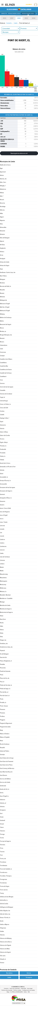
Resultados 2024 (14, 13)
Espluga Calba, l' (4, 418)
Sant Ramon (3, 775)
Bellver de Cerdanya (5, 317)
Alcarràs (2, 203)
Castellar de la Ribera (6, 359)
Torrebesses (3, 865)
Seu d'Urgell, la (4, 796)
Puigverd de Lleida (5, 727)
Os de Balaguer (4, 654)
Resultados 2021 (28, 13)
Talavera (2, 831)
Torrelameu (3, 883)
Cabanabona (3, 345)
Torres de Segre (4, 886)
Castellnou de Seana (6, 369)
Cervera (2, 383)
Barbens (2, 283)
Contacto (6, 988)
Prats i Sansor (4, 706)
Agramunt (3, 172)
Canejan (2, 355)
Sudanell (2, 820)
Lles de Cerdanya (5, 557)
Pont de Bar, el (4, 692)
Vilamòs (2, 935)
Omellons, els (4, 643)
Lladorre (2, 539)
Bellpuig (2, 314)
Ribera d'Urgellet (5, 737)
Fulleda (2, 459)
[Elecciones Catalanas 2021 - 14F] (19, 9)
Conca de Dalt (4, 407)
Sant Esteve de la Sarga (6, 758)
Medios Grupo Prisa (18, 1003)
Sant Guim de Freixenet (6, 761)
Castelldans (3, 362)
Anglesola (3, 248)
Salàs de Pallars (4, 751)
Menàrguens (3, 581)
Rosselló (2, 747)
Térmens (2, 844)
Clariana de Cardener (6, 394)
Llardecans (3, 546)
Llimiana (2, 560)
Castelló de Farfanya (6, 373)
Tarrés (2, 838)
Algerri (2, 217)
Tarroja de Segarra (5, 841)
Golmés (2, 470)
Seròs (1, 792)
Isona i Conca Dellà (5, 508)
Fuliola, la (2, 456)
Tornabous (3, 862)
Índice (25, 992)
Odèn (1, 626)
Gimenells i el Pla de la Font (7, 466)
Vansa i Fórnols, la (5, 917)
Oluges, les (3, 640)
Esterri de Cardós (5, 435)
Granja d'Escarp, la (5, 480)
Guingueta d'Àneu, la (6, 498)
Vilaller (2, 931)
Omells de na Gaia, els (6, 647)
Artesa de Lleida (4, 262)
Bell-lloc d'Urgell (4, 307)
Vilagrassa (3, 928)
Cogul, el (2, 397)
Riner (1, 740)
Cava (1, 380)
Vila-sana (2, 955)
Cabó (1, 348)
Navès (2, 622)
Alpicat (2, 241)
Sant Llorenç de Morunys (7, 768)
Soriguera (3, 810)
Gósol (1, 473)
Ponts (1, 699)
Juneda (2, 529)
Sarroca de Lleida (5, 782)
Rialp (1, 730)
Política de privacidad (7, 990)
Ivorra (1, 518)
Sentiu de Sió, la (4, 789)
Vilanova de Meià (5, 948)
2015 (19, 18)
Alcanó (2, 199)
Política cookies (17, 990)
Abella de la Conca (5, 165)
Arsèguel (2, 258)
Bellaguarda (3, 300)
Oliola (1, 633)
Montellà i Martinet (5, 595)
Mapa (8, 992)
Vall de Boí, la (3, 900)
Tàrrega (2, 834)
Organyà (2, 650)
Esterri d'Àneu (4, 432)
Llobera (2, 564)
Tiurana (2, 851)
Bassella (2, 290)
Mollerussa (3, 588)
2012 (26, 18)
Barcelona (9, 973)
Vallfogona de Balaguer (6, 907)
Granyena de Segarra (6, 491)
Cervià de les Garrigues (6, 387)
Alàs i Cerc (3, 182)
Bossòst (2, 338)
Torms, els (3, 858)
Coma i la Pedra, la (5, 404)
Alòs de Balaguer (5, 237)
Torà (1, 855)
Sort (1, 813)
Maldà (1, 570)
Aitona (2, 175)
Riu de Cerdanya (4, 744)
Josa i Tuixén (3, 522)
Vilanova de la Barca (6, 942)
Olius (1, 636)
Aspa (1, 269)
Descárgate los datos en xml (19, 153)
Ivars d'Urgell (3, 515)
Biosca (2, 328)
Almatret (2, 231)
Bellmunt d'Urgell (5, 310)
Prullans (2, 716)
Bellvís (2, 321)
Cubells (2, 414)
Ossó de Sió (3, 657)
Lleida (1, 553)
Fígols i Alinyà (4, 442)
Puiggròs (2, 720)
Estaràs (2, 428)
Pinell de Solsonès (5, 671)
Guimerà (2, 494)
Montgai (2, 602)
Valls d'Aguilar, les (5, 910)
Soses (1, 817)
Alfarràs (2, 210)
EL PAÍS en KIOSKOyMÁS (16, 992)
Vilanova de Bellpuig (5, 938)
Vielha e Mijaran (4, 924)
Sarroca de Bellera (5, 779)
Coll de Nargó (4, 401)
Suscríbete (29, 4)
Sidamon (2, 799)
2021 (4, 18)
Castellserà (3, 376)
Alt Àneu (2, 244)
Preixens (2, 713)
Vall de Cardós (4, 903)
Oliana (2, 629)
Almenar (2, 234)
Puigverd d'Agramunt (6, 723)
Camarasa (3, 352)
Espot (1, 421)
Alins (1, 224)
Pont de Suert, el (4, 695)
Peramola (3, 668)
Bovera (2, 342)
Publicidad (23, 988)
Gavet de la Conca (5, 463)
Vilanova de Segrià (5, 952)
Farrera (2, 439)
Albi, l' (1, 196)
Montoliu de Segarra (6, 609)
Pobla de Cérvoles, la (6, 685)
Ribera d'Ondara (4, 733)
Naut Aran (3, 619)
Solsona (2, 806)
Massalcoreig (4, 574)
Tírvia (1, 848)
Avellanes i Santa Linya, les (7, 272)
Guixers (2, 505)
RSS (29, 992)
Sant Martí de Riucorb (6, 772)
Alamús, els (3, 179)
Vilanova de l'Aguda (5, 945)
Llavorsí (2, 550)
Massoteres (3, 577)
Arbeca (2, 251)
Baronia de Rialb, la (5, 286)
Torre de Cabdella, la (6, 869)
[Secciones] (2, 4)
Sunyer (2, 824)
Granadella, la (4, 477)
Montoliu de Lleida (5, 605)
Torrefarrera (3, 872)
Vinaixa (2, 962)
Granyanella (3, 484)
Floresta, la (3, 446)
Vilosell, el (3, 959)
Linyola (2, 536)
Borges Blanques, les (6, 335)
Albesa (2, 192)
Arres (1, 255)
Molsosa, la (3, 591)
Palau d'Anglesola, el (6, 661)
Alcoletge (2, 206)
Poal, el (2, 681)
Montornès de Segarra (6, 612)
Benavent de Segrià (5, 324)
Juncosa (2, 525)
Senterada (3, 785)
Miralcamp (3, 584)
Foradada (2, 453)
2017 (11, 18)
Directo (4, 13)
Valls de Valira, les (5, 914)
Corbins (2, 411)
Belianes (2, 296)
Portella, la (3, 702)
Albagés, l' (3, 185)
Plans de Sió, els (4, 678)
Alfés (1, 213)
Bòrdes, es (3, 331)
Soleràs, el (3, 803)
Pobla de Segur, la (5, 688)
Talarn (2, 827)
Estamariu (3, 425)
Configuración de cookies (28, 990)
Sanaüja (2, 754)
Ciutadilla (2, 390)
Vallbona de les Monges (6, 896)
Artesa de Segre (4, 265)
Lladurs (2, 543)
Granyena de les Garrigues (7, 487)
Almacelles (3, 227)
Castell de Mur (4, 366)
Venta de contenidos (15, 988)
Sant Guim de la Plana (6, 765)
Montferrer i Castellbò (6, 598)
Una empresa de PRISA (18, 998)
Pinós (1, 674)
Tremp (2, 893)
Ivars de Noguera (5, 511)
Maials (2, 567)
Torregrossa (3, 879)
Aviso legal (29, 988)
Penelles (2, 664)
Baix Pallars (3, 276)
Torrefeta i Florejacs (6, 876)
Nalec (1, 616)
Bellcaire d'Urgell (5, 303)
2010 (33, 18)
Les (1, 532)
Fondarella (3, 449)
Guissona (2, 501)
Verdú (1, 921)
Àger (1, 168)
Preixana (2, 709)
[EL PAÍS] (10, 4)
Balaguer (2, 279)
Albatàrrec (3, 189)
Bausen (2, 293)
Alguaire (2, 220)
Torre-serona (4, 890)
